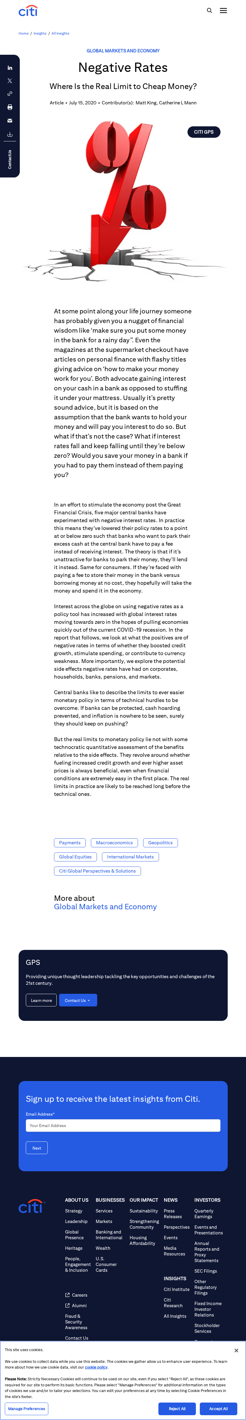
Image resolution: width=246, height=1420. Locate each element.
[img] (209, 10)
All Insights (60, 33)
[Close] (236, 1350)
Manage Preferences (26, 1408)
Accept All (218, 1408)
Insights (40, 33)
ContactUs (10, 159)
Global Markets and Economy (123, 50)
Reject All (177, 1408)
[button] (10, 93)
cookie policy (96, 1367)
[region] (123, 1380)
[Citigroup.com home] (32, 1206)
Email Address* (40, 1114)
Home (23, 33)
